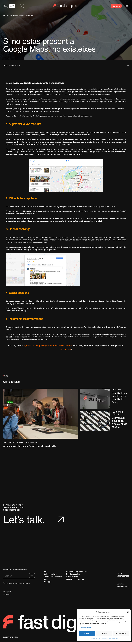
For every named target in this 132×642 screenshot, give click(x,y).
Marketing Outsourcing (75, 579)
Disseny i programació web (77, 572)
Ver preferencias (120, 633)
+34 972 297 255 (123, 576)
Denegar (104, 633)
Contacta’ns (65, 350)
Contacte (47, 582)
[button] (128, 612)
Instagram (7, 592)
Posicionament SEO (13, 65)
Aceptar (86, 633)
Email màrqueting (73, 574)
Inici (4, 15)
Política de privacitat (106, 638)
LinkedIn (6, 594)
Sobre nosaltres (50, 574)
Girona (119, 573)
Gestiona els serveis (85, 627)
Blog (46, 579)
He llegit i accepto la (17, 583)
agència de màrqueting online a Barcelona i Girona (48, 346)
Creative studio (72, 577)
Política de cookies (95, 638)
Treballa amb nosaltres (53, 577)
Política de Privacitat (24, 583)
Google (5, 65)
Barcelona (120, 584)
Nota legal (115, 638)
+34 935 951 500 (123, 586)
